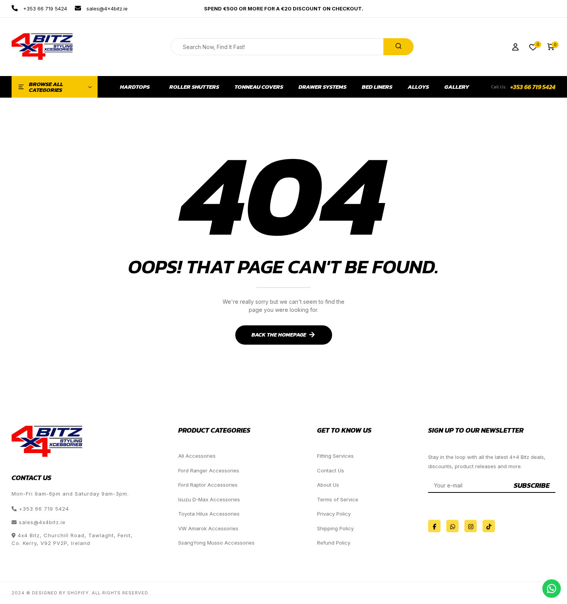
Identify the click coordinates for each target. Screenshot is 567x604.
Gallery (456, 87)
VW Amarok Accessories (208, 528)
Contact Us (330, 470)
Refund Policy (333, 543)
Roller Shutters (194, 87)
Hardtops (135, 87)
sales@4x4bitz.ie (106, 8)
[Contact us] (551, 588)
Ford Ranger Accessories (208, 470)
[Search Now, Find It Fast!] (398, 46)
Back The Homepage (278, 335)
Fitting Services (335, 456)
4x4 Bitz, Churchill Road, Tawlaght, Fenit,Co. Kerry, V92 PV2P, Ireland (72, 539)
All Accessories (197, 456)
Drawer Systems (322, 87)
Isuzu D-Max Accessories (209, 499)
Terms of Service (337, 499)
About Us (328, 485)
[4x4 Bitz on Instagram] (470, 526)
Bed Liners (377, 87)
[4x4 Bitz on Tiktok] (489, 526)
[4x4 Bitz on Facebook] (434, 526)
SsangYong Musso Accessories (216, 543)
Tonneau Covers (259, 87)
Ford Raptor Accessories (208, 485)
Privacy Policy (334, 514)
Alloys (418, 87)
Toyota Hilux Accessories (209, 514)
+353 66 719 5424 (44, 8)
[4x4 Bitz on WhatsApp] (452, 526)
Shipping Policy (335, 528)
